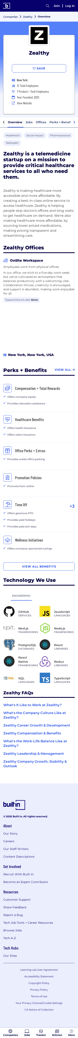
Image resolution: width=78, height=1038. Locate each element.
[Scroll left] (3, 122)
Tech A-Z (9, 938)
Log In (70, 6)
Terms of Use (39, 996)
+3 (72, 506)
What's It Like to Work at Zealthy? (32, 705)
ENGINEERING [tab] (21, 595)
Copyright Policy (39, 983)
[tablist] (39, 596)
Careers (8, 841)
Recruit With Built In (18, 874)
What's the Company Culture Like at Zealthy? (34, 715)
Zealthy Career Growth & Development (36, 725)
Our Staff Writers (15, 849)
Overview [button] (15, 122)
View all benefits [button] (39, 566)
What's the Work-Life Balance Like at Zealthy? (35, 743)
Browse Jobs (12, 930)
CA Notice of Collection (39, 1009)
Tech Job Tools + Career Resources (28, 923)
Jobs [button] (29, 122)
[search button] (47, 6)
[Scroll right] (74, 122)
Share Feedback (14, 907)
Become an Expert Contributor (25, 882)
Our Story (10, 833)
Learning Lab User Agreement (39, 969)
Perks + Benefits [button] (62, 122)
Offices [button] (41, 122)
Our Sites (10, 956)
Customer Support (17, 899)
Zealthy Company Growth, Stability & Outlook (35, 764)
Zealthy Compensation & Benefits (32, 733)
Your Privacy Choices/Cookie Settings (39, 1003)
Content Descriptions (19, 856)
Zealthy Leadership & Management (33, 754)
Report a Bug (13, 915)
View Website (24, 103)
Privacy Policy (39, 989)
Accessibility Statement (39, 976)
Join (57, 6)
